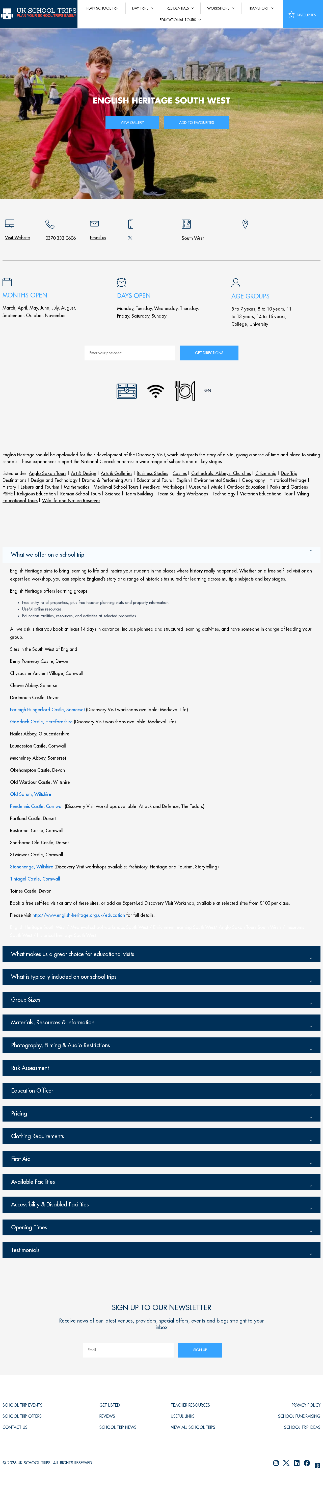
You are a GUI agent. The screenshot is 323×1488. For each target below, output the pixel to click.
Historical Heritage (288, 480)
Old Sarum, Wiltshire (30, 794)
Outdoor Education (246, 487)
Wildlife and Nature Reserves (71, 500)
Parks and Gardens (289, 487)
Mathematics (76, 487)
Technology (223, 494)
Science (113, 494)
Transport (258, 8)
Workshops (218, 8)
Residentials (178, 8)
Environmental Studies (215, 480)
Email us (98, 238)
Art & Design (83, 473)
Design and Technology (54, 480)
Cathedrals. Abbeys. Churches (221, 473)
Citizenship (265, 473)
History (9, 487)
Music (216, 487)
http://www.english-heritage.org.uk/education (79, 915)
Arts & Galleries (116, 473)
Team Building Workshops (182, 494)
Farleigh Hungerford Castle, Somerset (47, 710)
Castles (180, 473)
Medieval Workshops (163, 487)
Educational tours (178, 20)
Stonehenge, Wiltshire (31, 867)
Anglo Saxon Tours (47, 473)
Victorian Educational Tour (266, 494)
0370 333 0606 (60, 238)
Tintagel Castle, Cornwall (35, 879)
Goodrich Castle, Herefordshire (41, 722)
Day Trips (140, 8)
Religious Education (36, 494)
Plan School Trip (103, 8)
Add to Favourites (196, 122)
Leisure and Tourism (40, 487)
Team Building (139, 494)
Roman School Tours (80, 494)
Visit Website (17, 238)
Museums (198, 487)
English (183, 480)
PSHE (8, 494)
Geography (253, 480)
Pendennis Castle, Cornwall (37, 806)
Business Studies (152, 473)
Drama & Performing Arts (107, 480)
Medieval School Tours (116, 487)
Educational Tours (154, 480)
